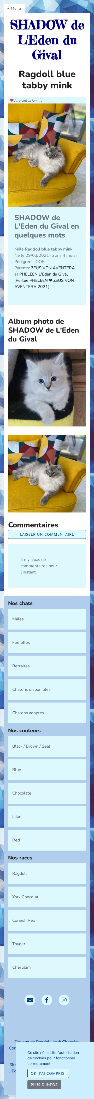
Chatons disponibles (31, 689)
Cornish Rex (23, 920)
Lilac (16, 817)
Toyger (18, 944)
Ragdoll (19, 873)
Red (16, 840)
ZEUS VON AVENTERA (53, 268)
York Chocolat (25, 897)
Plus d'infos (44, 1084)
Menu (16, 8)
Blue (16, 770)
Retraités (21, 666)
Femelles (21, 642)
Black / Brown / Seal (31, 746)
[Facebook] (47, 1000)
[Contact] (30, 1000)
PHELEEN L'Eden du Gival (43, 274)
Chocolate (21, 793)
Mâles (18, 619)
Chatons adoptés (28, 713)
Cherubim (21, 967)
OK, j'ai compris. (48, 1073)
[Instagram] (64, 1000)
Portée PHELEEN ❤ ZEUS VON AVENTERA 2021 (44, 284)
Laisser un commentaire (47, 534)
